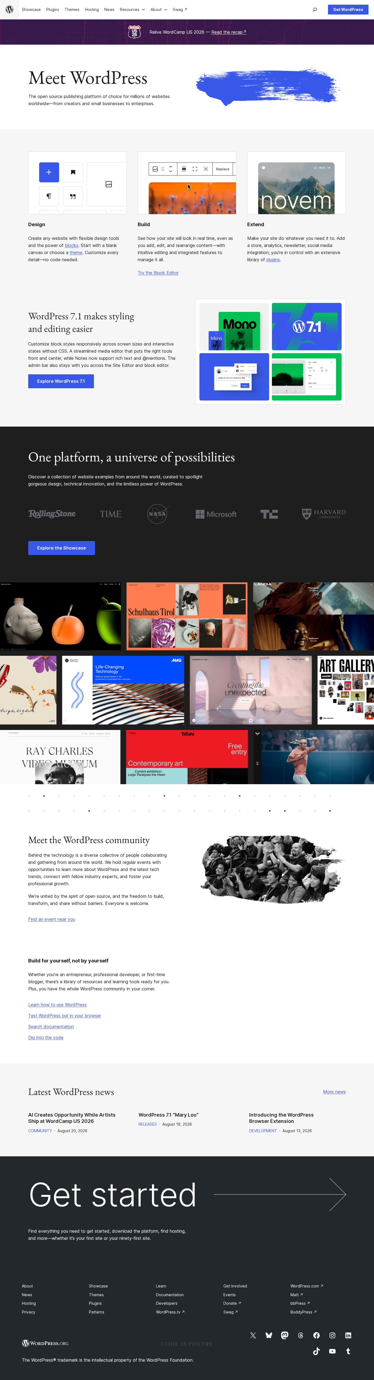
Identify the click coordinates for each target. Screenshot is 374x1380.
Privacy (28, 1312)
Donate (232, 1303)
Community (40, 1130)
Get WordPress (348, 9)
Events (229, 1294)
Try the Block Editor (158, 272)
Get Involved (235, 1286)
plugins (273, 259)
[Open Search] (315, 9)
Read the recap (229, 32)
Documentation (170, 1294)
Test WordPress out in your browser (64, 1015)
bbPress (300, 1303)
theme (76, 252)
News (27, 1294)
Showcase (98, 1286)
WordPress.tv (170, 1312)
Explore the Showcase (61, 548)
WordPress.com (307, 1286)
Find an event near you (51, 919)
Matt (296, 1294)
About (27, 1286)
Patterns (96, 1312)
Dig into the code (46, 1037)
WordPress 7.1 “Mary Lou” (168, 1115)
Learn (161, 1286)
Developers (166, 1303)
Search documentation (51, 1026)
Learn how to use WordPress (57, 1004)
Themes (96, 1294)
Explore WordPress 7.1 (61, 381)
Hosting (29, 1303)
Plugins (95, 1303)
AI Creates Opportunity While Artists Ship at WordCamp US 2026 (72, 1118)
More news (334, 1091)
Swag (230, 1312)
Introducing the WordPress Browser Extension (281, 1118)
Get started (112, 1194)
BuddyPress (303, 1312)
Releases (148, 1124)
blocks (71, 245)
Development (263, 1130)
